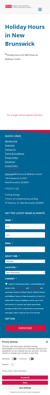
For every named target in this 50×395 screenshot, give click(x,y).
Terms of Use (34, 288)
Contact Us (10, 149)
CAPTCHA (10, 319)
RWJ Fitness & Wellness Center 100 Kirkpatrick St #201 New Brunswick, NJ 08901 (23, 178)
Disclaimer (10, 161)
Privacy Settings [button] (12, 170)
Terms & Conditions (14, 153)
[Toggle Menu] (40, 9)
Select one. (12, 256)
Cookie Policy (11, 166)
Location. (11, 267)
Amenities (10, 145)
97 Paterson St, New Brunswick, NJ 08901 (24, 202)
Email (9, 243)
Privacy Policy (11, 157)
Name (9, 220)
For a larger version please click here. (25, 115)
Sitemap (9, 174)
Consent (11, 279)
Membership (11, 141)
